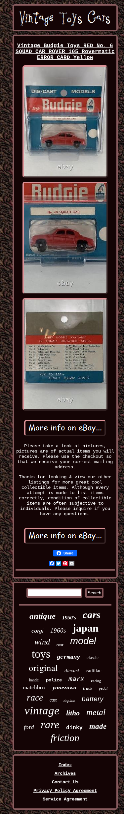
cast (53, 700)
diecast (71, 670)
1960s (58, 630)
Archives (65, 773)
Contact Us (65, 782)
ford (29, 727)
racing (96, 681)
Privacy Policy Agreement (65, 790)
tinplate (69, 701)
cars (92, 614)
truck (87, 688)
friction (65, 737)
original (43, 667)
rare (50, 725)
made (97, 726)
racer (60, 644)
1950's (69, 617)
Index (65, 764)
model (83, 641)
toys (41, 654)
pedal (103, 688)
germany (68, 657)
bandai (34, 680)
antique (42, 615)
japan (85, 628)
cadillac (94, 670)
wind (42, 642)
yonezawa (64, 687)
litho (73, 713)
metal (95, 712)
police (54, 680)
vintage (42, 710)
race (35, 697)
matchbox (34, 687)
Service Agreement (65, 799)
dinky (74, 728)
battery (92, 699)
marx (76, 679)
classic (93, 657)
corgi (37, 630)
